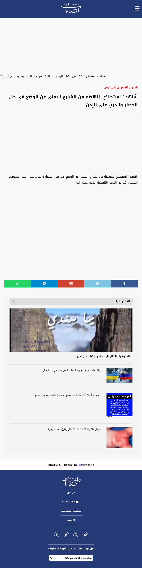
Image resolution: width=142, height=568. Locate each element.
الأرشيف (71, 520)
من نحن (71, 492)
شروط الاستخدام (71, 501)
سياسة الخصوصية (71, 511)
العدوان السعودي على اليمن (121, 87)
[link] (56, 534)
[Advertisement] (71, 46)
